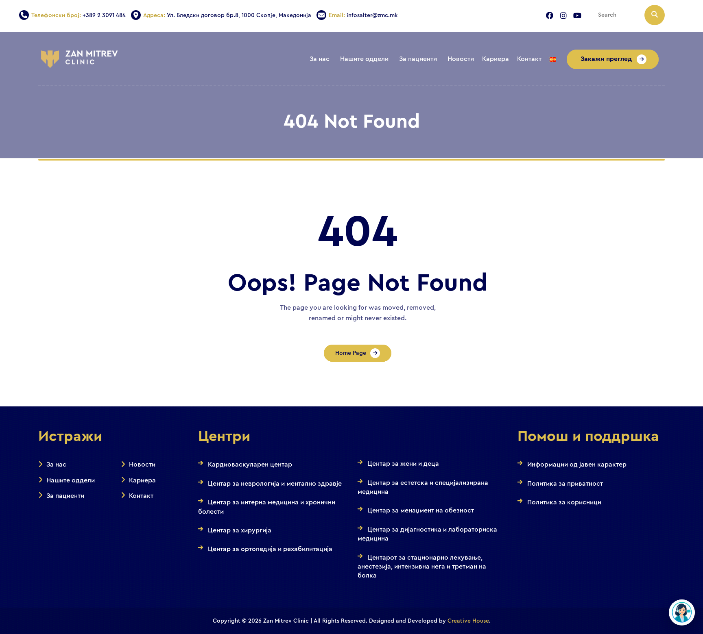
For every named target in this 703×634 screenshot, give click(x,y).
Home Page (350, 353)
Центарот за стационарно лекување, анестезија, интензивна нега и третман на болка (422, 566)
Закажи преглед (607, 59)
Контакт (141, 496)
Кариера (142, 480)
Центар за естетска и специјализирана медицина (423, 487)
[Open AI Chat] (682, 612)
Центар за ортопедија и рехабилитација (270, 549)
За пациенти (65, 496)
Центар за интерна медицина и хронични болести (266, 507)
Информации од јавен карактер (577, 464)
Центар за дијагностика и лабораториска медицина (427, 534)
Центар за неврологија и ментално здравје (275, 483)
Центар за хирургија (239, 530)
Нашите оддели (70, 480)
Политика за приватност (565, 483)
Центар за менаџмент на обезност (420, 510)
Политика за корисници (564, 502)
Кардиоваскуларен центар (250, 464)
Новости (142, 464)
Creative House (468, 621)
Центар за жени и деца (403, 463)
